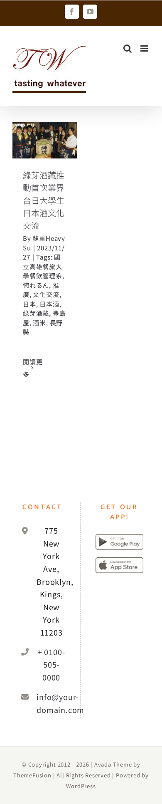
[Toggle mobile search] (127, 48)
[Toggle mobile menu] (145, 48)
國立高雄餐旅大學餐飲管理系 (42, 266)
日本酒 (49, 303)
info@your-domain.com (51, 703)
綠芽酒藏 (36, 313)
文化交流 (46, 294)
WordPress (81, 786)
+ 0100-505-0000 (51, 664)
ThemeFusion (32, 775)
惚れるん (36, 285)
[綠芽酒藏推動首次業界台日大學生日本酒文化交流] (44, 140)
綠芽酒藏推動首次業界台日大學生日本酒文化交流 (43, 200)
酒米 (39, 322)
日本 (29, 303)
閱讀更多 (32, 367)
